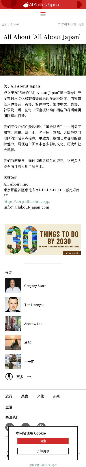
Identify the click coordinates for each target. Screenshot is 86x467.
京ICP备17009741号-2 (43, 465)
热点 (56, 396)
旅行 (8, 396)
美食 (24, 396)
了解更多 (43, 451)
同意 (43, 441)
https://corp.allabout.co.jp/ (27, 201)
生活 (8, 407)
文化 (40, 396)
